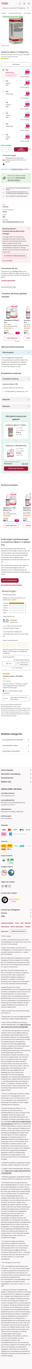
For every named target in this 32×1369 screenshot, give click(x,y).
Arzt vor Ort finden (7, 260)
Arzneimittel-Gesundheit (15, 13)
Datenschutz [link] (5, 927)
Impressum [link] (5, 931)
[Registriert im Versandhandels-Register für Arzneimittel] (10, 861)
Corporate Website (7, 923)
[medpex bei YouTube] (9, 886)
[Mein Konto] (20, 3)
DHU (4, 217)
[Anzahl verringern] (3, 149)
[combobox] (16, 8)
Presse (17, 923)
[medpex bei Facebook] (2, 886)
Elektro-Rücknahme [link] (17, 927)
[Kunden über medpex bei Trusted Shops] (11, 900)
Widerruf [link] (27, 923)
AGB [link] (22, 923)
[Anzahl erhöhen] (9, 149)
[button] (14, 256)
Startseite (3, 13)
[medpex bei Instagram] (6, 886)
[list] (16, 30)
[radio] (3, 70)
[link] (4, 872)
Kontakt (27, 927)
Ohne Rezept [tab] (16, 64)
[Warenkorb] (24, 3)
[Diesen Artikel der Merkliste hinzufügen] (29, 149)
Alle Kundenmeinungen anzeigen (11, 585)
